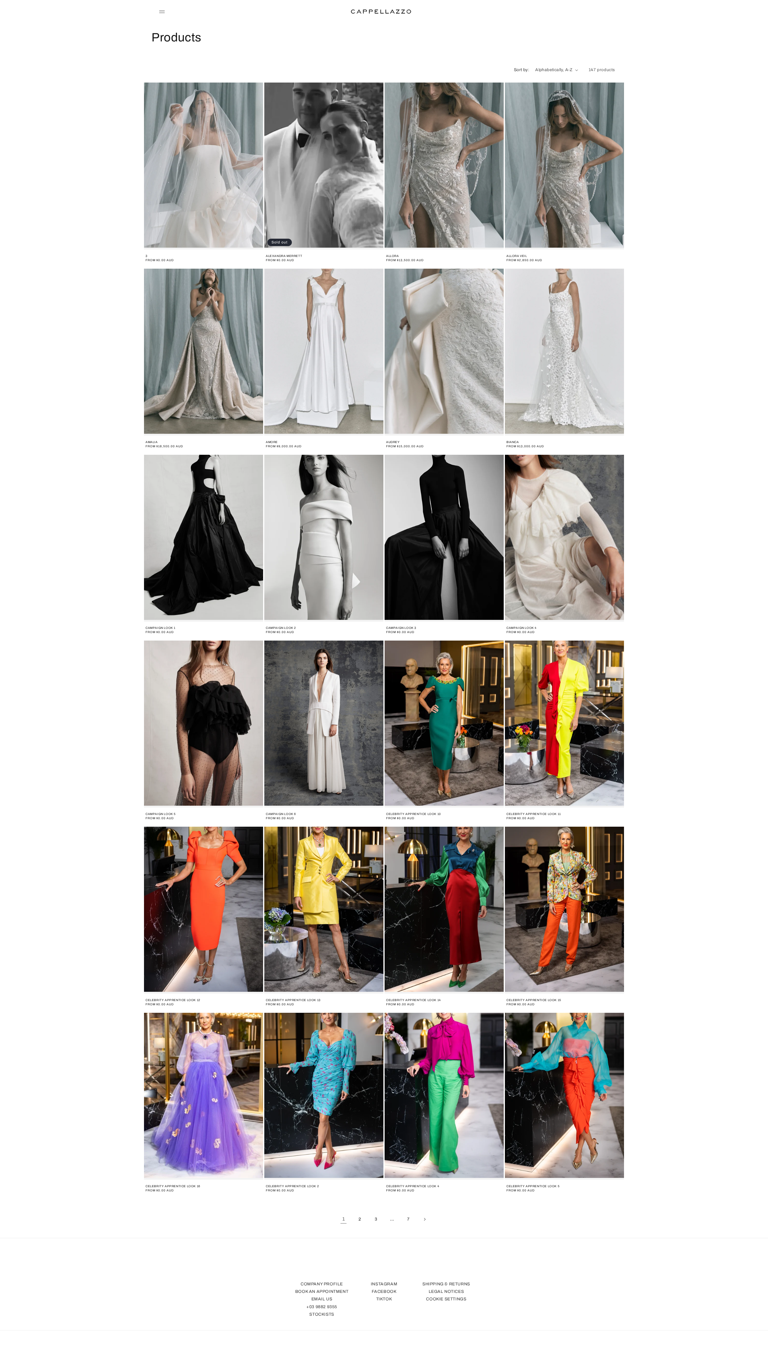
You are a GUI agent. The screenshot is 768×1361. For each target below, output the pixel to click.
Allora (392, 256)
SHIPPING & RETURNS (446, 1284)
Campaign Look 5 (161, 814)
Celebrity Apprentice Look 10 (413, 814)
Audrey (393, 442)
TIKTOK (384, 1299)
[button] (162, 11)
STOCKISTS (321, 1314)
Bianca (512, 442)
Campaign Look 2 (281, 627)
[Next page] (424, 1219)
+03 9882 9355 (321, 1307)
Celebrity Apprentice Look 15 (533, 1000)
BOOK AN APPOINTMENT (321, 1291)
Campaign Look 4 (521, 627)
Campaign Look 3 (401, 627)
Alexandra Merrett (284, 256)
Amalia (152, 442)
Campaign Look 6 (281, 814)
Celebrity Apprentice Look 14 (413, 1000)
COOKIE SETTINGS (446, 1299)
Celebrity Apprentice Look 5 (533, 1186)
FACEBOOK (384, 1291)
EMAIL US (321, 1299)
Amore (272, 442)
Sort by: (521, 70)
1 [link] (343, 1218)
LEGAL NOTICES (446, 1291)
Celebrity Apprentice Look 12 (173, 1000)
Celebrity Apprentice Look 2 (292, 1186)
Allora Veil (516, 256)
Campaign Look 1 (161, 627)
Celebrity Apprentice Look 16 (173, 1186)
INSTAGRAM (384, 1284)
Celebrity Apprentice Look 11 (533, 814)
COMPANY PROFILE (322, 1284)
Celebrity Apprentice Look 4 (412, 1186)
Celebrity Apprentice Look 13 (293, 1000)
